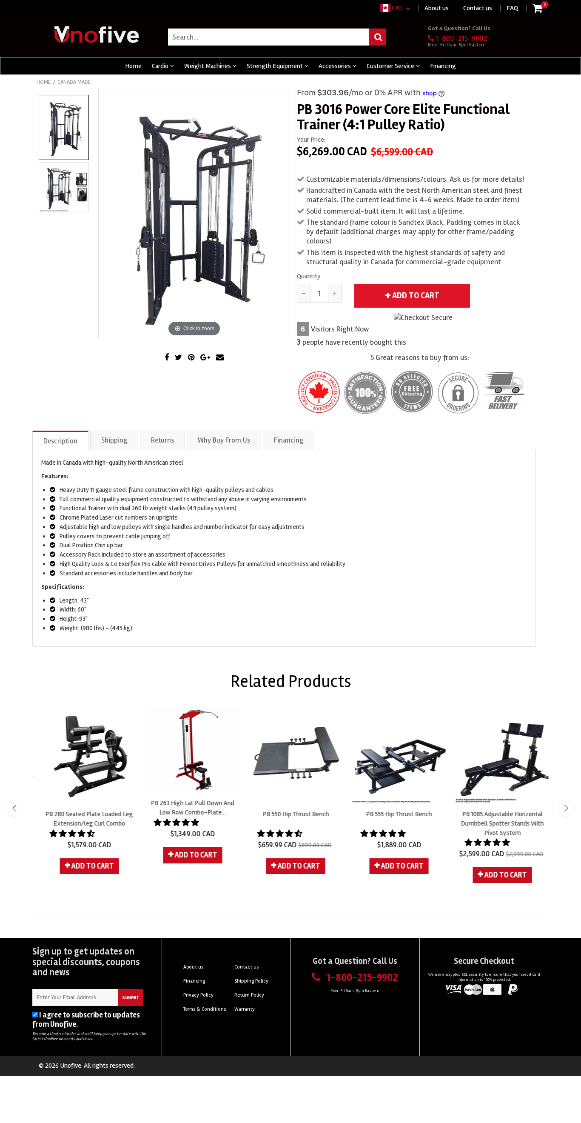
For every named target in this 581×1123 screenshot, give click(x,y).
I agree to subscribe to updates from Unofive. (86, 1019)
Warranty (244, 1009)
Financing (443, 66)
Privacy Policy (102, 1024)
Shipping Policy (251, 981)
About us (436, 8)
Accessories (335, 66)
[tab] (60, 440)
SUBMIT (131, 997)
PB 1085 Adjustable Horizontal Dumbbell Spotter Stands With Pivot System (497, 823)
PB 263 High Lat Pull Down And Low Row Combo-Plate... (187, 808)
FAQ (512, 8)
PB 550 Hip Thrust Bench (290, 814)
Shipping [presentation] (114, 440)
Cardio (161, 66)
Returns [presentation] (162, 440)
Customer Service (391, 66)
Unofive (70, 1065)
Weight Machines (208, 66)
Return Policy (249, 995)
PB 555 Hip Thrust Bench (394, 814)
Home (133, 66)
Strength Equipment (275, 66)
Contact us (477, 8)
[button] (67, 833)
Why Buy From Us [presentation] (224, 440)
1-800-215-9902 (461, 38)
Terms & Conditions (204, 1009)
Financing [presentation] (288, 440)
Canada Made (74, 82)
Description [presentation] (60, 441)
